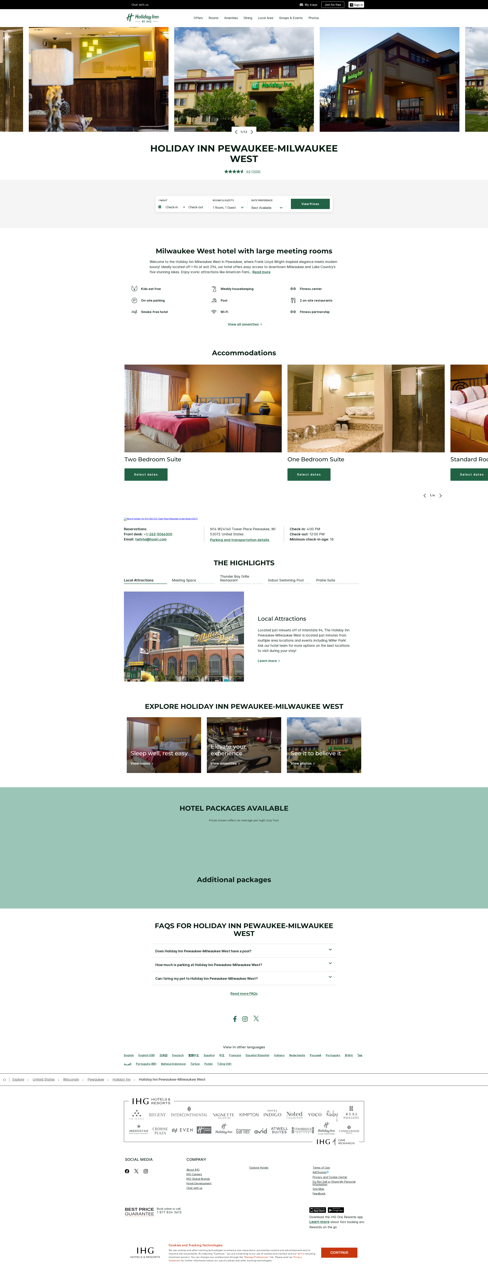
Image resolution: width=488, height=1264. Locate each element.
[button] (356, 4)
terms (301, 1253)
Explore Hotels (259, 1167)
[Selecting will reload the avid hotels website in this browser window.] (260, 1130)
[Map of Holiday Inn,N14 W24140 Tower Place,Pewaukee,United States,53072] (161, 518)
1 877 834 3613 (169, 1212)
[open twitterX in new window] (254, 1019)
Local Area (265, 18)
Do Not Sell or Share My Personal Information (334, 1183)
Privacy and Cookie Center (330, 1177)
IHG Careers (194, 1174)
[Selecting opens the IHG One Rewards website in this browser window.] (336, 1142)
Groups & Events (291, 18)
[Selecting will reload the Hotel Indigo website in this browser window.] (272, 1114)
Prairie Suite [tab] (325, 580)
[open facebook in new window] (233, 1019)
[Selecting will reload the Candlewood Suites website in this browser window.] (349, 1130)
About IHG (193, 1169)
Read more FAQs (244, 994)
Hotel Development (199, 1183)
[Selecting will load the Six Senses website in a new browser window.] (136, 1114)
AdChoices (319, 1172)
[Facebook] (128, 1171)
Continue (339, 1252)
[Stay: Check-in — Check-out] (181, 207)
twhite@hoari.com (151, 539)
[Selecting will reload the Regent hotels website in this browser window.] (157, 1114)
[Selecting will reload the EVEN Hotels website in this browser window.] (182, 1130)
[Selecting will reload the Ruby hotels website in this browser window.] (332, 1114)
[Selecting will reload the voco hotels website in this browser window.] (315, 1114)
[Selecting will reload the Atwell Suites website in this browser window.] (279, 1130)
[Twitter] (136, 1171)
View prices (310, 204)
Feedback (319, 1193)
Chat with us (194, 1188)
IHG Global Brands (198, 1178)
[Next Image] (251, 132)
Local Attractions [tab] (139, 580)
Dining (248, 18)
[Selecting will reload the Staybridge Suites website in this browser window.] (303, 1130)
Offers (198, 18)
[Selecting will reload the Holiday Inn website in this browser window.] (223, 1130)
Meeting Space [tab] (184, 580)
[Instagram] (145, 1171)
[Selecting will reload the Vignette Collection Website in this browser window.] (223, 1114)
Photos (313, 18)
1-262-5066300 (159, 534)
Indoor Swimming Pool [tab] (286, 580)
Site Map (318, 1189)
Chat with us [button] (140, 4)
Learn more (267, 661)
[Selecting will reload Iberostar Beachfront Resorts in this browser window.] (138, 1130)
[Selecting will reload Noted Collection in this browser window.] (295, 1114)
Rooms (213, 18)
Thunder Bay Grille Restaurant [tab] (234, 578)
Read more (261, 272)
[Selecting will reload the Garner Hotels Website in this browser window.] (243, 1130)
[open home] (6, 1079)
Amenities (231, 18)
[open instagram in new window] (243, 1019)
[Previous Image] (237, 132)
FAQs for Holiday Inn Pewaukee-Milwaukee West (244, 929)
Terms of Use (321, 1167)
